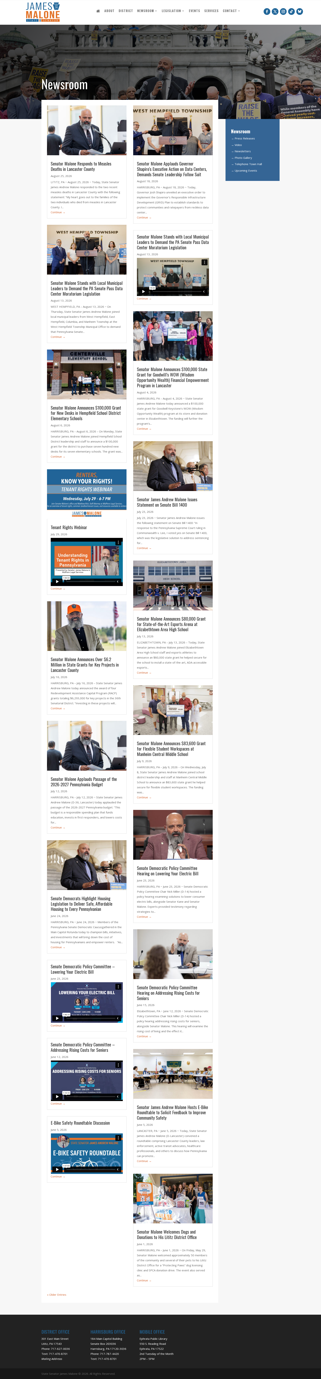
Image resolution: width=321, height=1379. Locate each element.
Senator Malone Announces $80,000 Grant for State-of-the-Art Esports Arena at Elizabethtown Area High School (171, 624)
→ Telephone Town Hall (246, 164)
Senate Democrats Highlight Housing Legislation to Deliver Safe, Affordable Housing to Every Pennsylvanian (81, 903)
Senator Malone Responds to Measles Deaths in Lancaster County (81, 166)
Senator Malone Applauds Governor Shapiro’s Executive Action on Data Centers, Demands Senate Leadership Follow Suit (172, 169)
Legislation (171, 11)
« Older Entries (56, 1294)
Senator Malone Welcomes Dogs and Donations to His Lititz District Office (167, 1234)
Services (211, 11)
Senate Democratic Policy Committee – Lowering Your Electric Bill (83, 969)
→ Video (236, 145)
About (109, 11)
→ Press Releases (243, 138)
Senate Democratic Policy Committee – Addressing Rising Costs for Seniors (83, 1047)
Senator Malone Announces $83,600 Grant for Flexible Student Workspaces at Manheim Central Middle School (171, 748)
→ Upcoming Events (244, 170)
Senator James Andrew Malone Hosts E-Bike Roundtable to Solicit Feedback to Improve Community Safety (172, 1112)
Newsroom (145, 11)
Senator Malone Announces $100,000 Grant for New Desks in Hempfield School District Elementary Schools (86, 413)
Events (194, 11)
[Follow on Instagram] (283, 11)
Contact (230, 11)
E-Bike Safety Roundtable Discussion (80, 1122)
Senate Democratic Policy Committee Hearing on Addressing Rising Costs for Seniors (168, 992)
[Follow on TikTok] (291, 11)
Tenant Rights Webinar (69, 527)
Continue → (58, 212)
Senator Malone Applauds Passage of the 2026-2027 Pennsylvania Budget (84, 781)
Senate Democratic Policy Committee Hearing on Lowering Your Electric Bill (168, 871)
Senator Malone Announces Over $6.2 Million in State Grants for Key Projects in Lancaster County (85, 664)
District (126, 11)
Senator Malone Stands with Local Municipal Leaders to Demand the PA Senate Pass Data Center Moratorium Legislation (87, 288)
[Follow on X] (275, 11)
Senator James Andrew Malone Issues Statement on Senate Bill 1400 (167, 502)
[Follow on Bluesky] (299, 11)
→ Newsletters (241, 151)
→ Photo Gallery (241, 158)
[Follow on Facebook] (267, 11)
